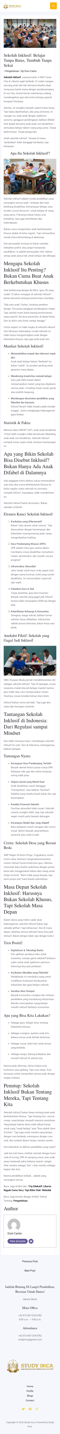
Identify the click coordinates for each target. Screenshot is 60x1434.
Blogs (30, 1395)
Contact (30, 1400)
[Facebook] (30, 1409)
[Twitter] (23, 1409)
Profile (30, 1391)
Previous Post (30, 1261)
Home (30, 1386)
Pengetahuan (12, 71)
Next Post (29, 1270)
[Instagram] (36, 1409)
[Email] (31, 1241)
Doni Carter (15, 1233)
